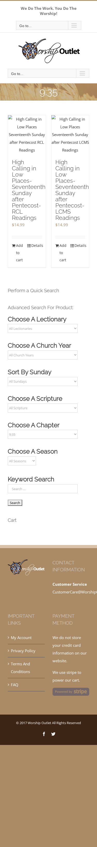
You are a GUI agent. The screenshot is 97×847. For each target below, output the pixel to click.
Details (36, 245)
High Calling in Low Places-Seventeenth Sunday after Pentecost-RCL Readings (29, 190)
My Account (21, 637)
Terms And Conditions (20, 667)
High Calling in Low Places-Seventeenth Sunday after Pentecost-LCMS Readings (72, 190)
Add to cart (19, 252)
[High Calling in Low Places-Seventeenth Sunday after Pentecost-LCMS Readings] (70, 134)
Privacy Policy (23, 650)
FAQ (14, 684)
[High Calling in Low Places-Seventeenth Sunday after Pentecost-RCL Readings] (27, 134)
